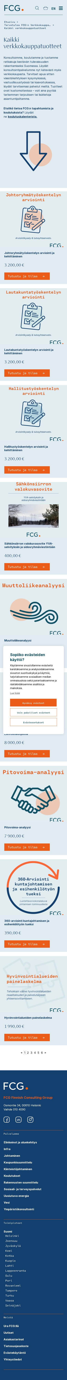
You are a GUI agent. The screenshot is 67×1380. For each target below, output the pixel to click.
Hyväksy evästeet (33, 703)
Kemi (8, 1250)
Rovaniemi (13, 1285)
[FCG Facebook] (7, 1121)
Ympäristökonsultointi (19, 1209)
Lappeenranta (15, 1270)
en (53, 8)
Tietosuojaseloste (16, 1346)
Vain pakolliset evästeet (33, 712)
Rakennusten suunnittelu (21, 1182)
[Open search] (37, 8)
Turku (9, 1295)
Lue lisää (15, 693)
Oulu (8, 1275)
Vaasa (9, 1300)
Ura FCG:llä (11, 1326)
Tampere (11, 1290)
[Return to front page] (14, 11)
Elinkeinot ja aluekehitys (20, 1142)
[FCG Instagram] (30, 1121)
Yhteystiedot (13, 1359)
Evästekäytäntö (15, 1352)
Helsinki (12, 1236)
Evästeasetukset (33, 722)
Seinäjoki (13, 1305)
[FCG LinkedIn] (18, 1121)
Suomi (8, 1231)
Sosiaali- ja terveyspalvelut (22, 1189)
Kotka (9, 1255)
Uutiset (9, 1332)
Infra (7, 1149)
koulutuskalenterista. (22, 116)
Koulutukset (12, 1175)
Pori (8, 1280)
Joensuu (11, 1241)
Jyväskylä (13, 1246)
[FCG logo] (16, 1089)
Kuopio (10, 1260)
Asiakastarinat (14, 1339)
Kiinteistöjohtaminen (18, 1169)
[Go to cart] (45, 8)
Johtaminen (12, 1155)
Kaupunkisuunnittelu (18, 1162)
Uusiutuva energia (16, 1196)
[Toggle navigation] (61, 8)
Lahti (9, 1265)
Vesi (7, 1202)
